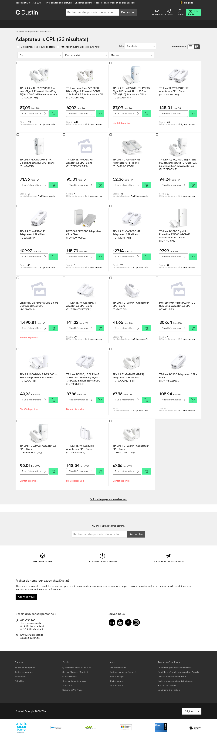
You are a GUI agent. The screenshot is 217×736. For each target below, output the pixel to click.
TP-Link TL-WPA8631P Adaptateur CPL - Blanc (33, 233)
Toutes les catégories (25, 668)
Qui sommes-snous (71, 668)
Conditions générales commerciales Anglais (178, 672)
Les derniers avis (118, 668)
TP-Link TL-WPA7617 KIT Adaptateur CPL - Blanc (80, 161)
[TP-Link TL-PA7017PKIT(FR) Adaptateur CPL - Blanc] (131, 362)
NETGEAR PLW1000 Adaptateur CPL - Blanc (84, 233)
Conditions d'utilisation (169, 690)
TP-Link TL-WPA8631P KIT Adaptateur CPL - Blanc (174, 90)
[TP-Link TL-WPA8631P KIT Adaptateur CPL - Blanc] (178, 75)
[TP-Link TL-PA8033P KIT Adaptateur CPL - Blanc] (131, 218)
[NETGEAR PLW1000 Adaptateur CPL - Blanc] (85, 218)
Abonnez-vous (26, 596)
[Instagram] (136, 623)
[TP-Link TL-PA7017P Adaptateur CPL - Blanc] (131, 290)
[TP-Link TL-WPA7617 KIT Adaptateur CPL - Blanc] (85, 147)
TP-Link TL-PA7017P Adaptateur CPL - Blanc (131, 304)
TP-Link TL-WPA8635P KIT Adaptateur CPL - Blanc (81, 304)
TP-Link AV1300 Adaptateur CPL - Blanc (178, 376)
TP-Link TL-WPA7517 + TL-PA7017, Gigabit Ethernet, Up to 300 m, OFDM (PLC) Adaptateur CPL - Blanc (132, 91)
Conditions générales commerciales (174, 668)
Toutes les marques (24, 672)
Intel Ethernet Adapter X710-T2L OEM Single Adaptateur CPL (177, 304)
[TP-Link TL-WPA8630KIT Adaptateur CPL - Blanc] (85, 433)
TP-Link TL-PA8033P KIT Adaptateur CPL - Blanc (126, 233)
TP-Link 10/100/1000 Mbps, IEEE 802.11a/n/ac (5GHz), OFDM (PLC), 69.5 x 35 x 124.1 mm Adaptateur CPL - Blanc (178, 162)
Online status (116, 681)
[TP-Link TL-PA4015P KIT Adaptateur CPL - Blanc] (131, 147)
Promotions (20, 676)
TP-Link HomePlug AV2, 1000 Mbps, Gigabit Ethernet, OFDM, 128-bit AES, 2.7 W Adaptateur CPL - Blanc (85, 91)
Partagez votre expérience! (123, 672)
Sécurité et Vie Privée (72, 690)
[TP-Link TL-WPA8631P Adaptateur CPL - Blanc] (38, 218)
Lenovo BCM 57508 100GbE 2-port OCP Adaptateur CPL (39, 304)
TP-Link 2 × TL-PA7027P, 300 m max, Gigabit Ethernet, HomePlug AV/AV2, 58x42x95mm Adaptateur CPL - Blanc (38, 91)
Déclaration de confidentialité (172, 676)
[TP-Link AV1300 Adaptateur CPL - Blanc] (178, 362)
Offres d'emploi (69, 676)
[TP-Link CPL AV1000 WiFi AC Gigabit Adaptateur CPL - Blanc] (38, 147)
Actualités (19, 681)
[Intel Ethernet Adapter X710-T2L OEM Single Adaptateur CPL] (178, 290)
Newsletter (67, 685)
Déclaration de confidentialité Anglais (175, 681)
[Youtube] (120, 623)
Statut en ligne (117, 676)
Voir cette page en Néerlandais (108, 499)
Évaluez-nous (116, 685)
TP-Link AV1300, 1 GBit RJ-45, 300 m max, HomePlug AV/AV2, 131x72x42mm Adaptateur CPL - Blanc (83, 377)
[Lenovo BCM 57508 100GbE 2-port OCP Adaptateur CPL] (38, 290)
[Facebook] (128, 623)
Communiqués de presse (74, 681)
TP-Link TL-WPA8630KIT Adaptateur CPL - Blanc (80, 447)
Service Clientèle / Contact (75, 672)
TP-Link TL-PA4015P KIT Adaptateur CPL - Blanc (126, 161)
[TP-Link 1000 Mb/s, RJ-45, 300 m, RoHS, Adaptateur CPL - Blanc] (38, 362)
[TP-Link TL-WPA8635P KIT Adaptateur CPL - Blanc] (85, 290)
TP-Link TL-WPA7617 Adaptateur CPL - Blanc (38, 447)
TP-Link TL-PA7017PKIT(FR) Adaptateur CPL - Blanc (128, 376)
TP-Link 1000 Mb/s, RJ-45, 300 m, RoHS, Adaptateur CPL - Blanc (39, 376)
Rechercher (128, 12)
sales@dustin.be (31, 637)
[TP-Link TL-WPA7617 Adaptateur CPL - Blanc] (38, 433)
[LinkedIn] (111, 623)
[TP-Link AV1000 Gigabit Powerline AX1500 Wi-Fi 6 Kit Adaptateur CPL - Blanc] (178, 218)
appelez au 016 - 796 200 (28, 2)
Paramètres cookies (167, 685)
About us (86, 668)
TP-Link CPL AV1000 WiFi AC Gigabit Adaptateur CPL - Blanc (37, 161)
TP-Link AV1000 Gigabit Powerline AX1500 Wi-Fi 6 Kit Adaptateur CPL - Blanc (175, 234)
